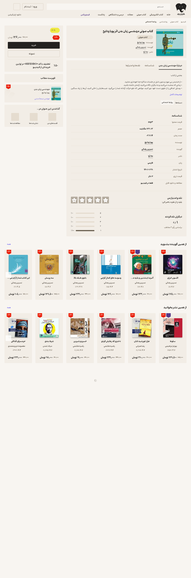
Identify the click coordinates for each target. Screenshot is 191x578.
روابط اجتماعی (151, 21)
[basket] (16, 6)
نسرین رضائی (141, 47)
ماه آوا (145, 51)
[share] (93, 52)
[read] (15, 117)
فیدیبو (183, 21)
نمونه (32, 54)
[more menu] (72, 52)
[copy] (10, 65)
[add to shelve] (52, 117)
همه (9, 244)
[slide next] (8, 275)
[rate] (105, 200)
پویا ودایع (141, 42)
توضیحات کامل (176, 94)
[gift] (86, 52)
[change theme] (7, 6)
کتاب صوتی (174, 21)
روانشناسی (163, 21)
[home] (181, 9)
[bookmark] (79, 52)
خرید (33, 45)
